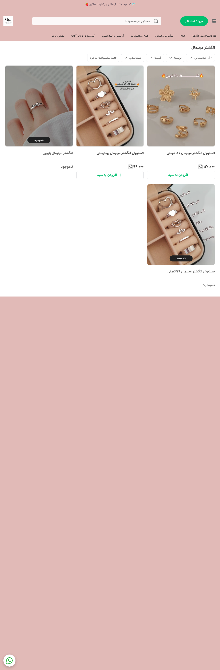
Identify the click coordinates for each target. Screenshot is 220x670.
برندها (178, 57)
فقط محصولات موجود (103, 57)
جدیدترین (200, 57)
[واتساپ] (9, 661)
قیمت (157, 57)
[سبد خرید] (214, 21)
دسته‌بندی (135, 57)
